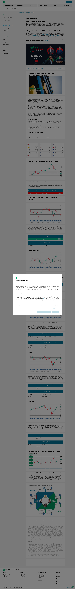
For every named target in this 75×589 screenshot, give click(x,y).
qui (43, 298)
